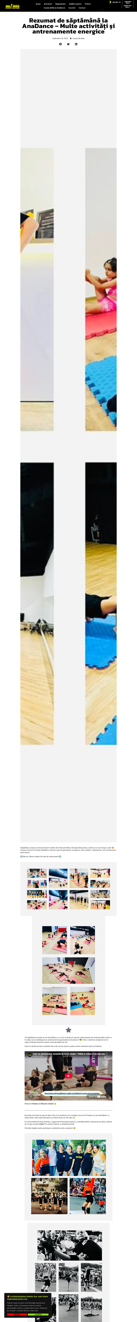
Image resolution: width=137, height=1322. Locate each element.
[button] (61, 44)
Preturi (88, 4)
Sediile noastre (75, 4)
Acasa (38, 4)
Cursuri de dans (79, 38)
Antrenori (48, 4)
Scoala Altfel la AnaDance (54, 8)
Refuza (17, 1314)
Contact (82, 8)
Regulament (60, 4)
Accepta (38, 1314)
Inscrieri (72, 8)
